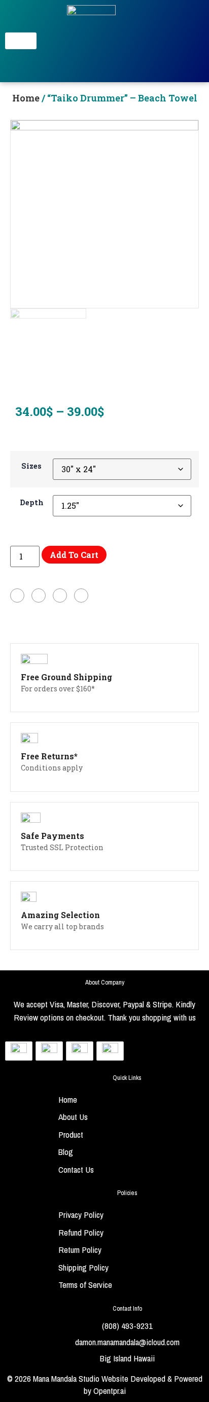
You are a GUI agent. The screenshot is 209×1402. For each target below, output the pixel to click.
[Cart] (190, 41)
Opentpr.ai (109, 1390)
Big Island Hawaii (127, 1358)
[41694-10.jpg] (104, 214)
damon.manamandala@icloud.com (127, 1342)
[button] (21, 40)
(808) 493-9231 (127, 1325)
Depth (32, 502)
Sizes (31, 466)
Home (27, 98)
